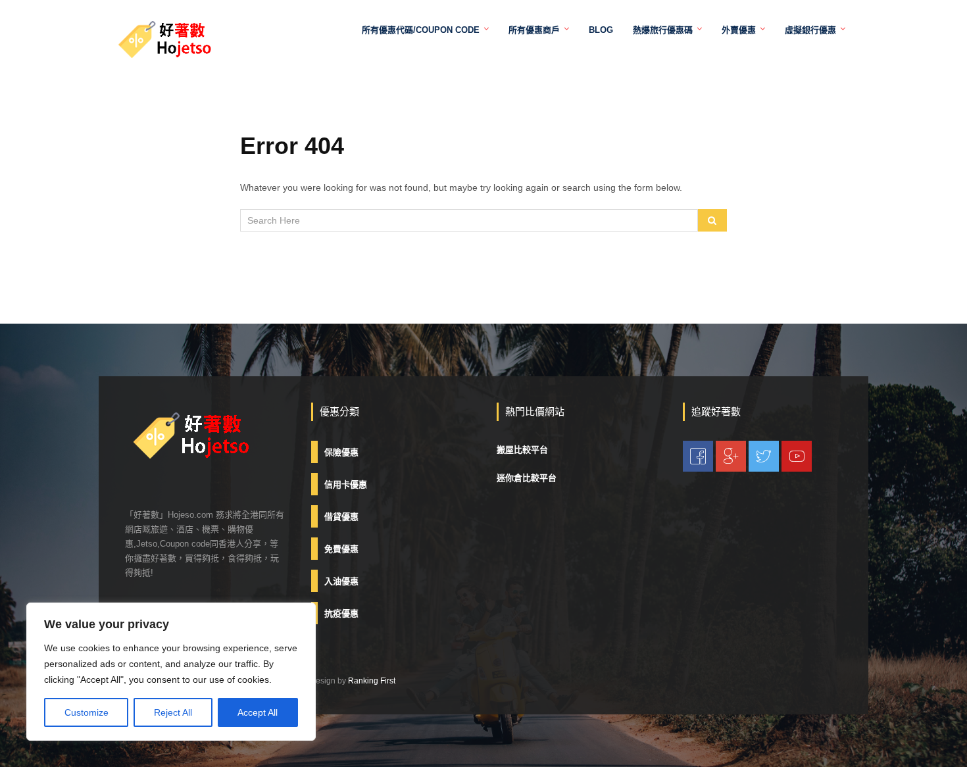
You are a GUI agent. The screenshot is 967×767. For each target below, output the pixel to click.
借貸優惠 (341, 517)
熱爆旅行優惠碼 (663, 30)
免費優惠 (341, 549)
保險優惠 (341, 452)
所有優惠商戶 (534, 30)
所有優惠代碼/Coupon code (421, 30)
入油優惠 (341, 581)
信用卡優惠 (345, 484)
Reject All (173, 712)
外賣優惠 (739, 30)
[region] (171, 672)
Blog (601, 30)
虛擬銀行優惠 (810, 30)
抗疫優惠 (341, 613)
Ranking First (371, 680)
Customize (86, 712)
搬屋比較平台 (522, 450)
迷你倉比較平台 (527, 478)
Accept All (257, 712)
